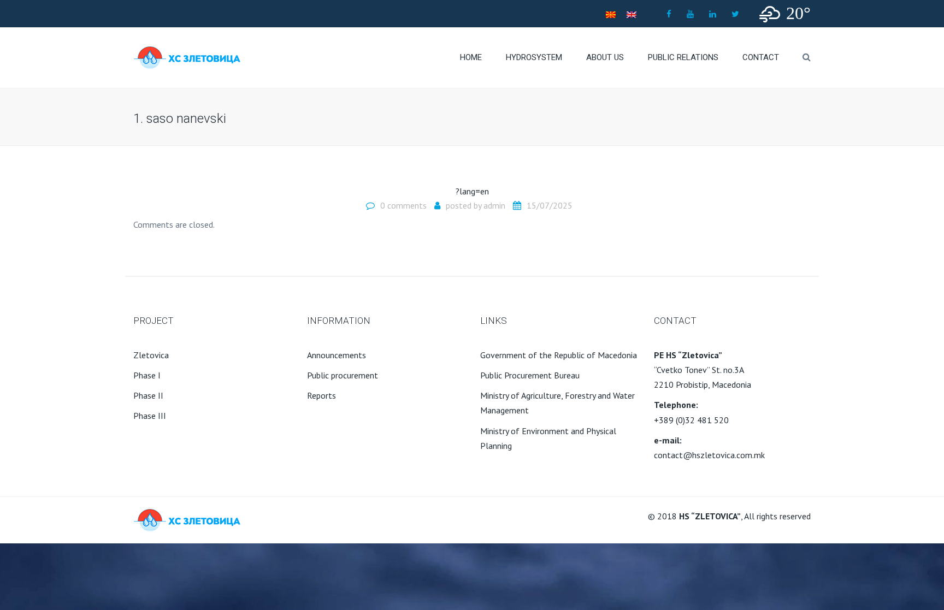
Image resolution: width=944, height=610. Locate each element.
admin (494, 205)
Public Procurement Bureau (530, 375)
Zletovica (151, 355)
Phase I (147, 375)
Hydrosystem (534, 57)
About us (605, 57)
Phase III (149, 415)
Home (471, 57)
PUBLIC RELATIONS (683, 57)
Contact (760, 57)
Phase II (148, 395)
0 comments (403, 205)
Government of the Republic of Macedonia (558, 355)
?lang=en (472, 191)
